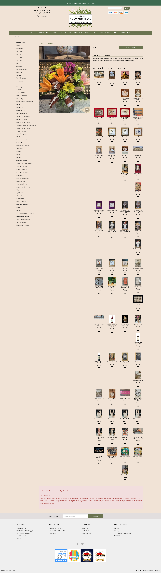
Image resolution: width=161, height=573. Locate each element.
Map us (19, 538)
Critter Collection (22, 184)
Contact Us (20, 199)
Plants (18, 137)
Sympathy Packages (23, 116)
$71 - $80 (19, 57)
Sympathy (68, 32)
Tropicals (19, 149)
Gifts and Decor (105, 32)
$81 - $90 (19, 60)
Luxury (18, 152)
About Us (19, 196)
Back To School (21, 69)
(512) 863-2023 (43, 16)
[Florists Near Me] (61, 555)
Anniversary (20, 84)
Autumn (19, 72)
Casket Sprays (21, 131)
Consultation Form (22, 225)
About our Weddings (23, 219)
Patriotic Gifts (20, 181)
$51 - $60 (19, 51)
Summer (19, 75)
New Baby (19, 99)
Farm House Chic (22, 172)
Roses (18, 155)
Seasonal (33, 32)
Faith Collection (21, 169)
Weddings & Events (125, 32)
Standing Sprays (21, 134)
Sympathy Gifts (21, 119)
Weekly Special (43, 32)
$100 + (18, 63)
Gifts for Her (20, 175)
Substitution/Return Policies (25, 213)
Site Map (117, 536)
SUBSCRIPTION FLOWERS (24, 163)
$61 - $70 (19, 54)
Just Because (20, 93)
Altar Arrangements (23, 122)
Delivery (19, 208)
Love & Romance (22, 96)
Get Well (19, 90)
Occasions (53, 32)
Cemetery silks (21, 110)
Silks (115, 32)
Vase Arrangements (23, 128)
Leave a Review (21, 202)
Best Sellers (78, 32)
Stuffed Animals (21, 166)
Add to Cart (131, 47)
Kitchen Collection (22, 178)
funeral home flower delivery (25, 140)
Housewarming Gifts (23, 187)
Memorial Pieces (21, 113)
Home (12, 36)
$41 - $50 (19, 49)
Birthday (19, 87)
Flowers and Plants (90, 32)
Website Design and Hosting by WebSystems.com (148, 570)
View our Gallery (21, 222)
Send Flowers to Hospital (24, 102)
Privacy (18, 211)
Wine (61, 32)
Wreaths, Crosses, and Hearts (26, 125)
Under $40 (19, 46)
